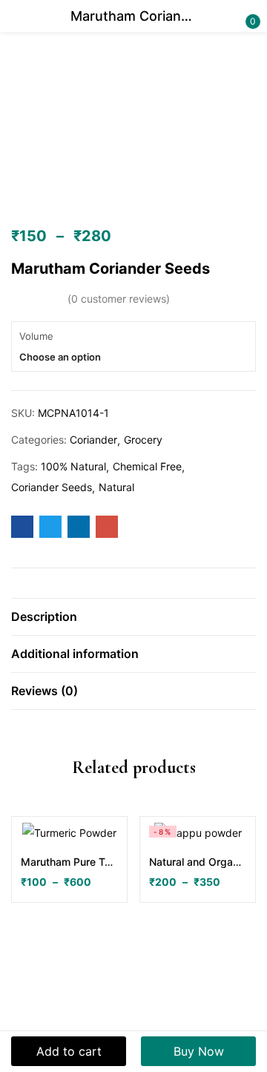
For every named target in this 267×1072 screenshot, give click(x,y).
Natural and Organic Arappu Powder (197, 861)
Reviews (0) (44, 690)
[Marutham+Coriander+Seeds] (50, 527)
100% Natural (73, 466)
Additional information (75, 653)
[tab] (133, 616)
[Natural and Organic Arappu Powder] (197, 833)
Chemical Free (147, 466)
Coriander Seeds (51, 487)
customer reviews (118, 298)
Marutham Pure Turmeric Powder (69, 861)
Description (44, 616)
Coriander (93, 439)
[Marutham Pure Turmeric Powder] (69, 833)
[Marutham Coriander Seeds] (22, 527)
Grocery (143, 439)
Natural (116, 487)
